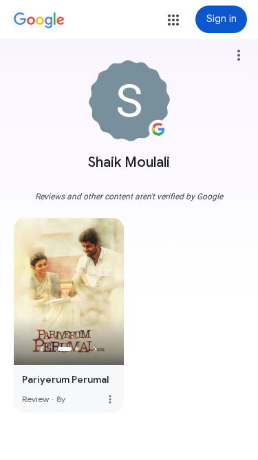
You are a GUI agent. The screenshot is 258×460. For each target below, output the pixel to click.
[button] (173, 20)
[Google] (39, 20)
